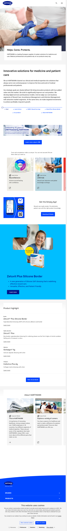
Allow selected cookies (27, 522)
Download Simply (47, 214)
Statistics (32, 527)
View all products (32, 380)
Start (7, 109)
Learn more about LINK (32, 142)
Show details (50, 527)
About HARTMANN (47, 112)
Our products (17, 112)
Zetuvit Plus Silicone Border (53, 109)
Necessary (13, 527)
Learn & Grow (17, 109)
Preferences (23, 527)
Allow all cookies (40, 522)
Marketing (41, 527)
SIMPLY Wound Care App (33, 109)
